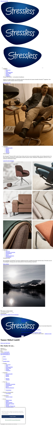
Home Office (8, 73)
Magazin (7, 151)
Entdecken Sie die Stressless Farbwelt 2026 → (31, 329)
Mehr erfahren (6, 264)
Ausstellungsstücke (10, 407)
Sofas (7, 71)
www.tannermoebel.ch (5, 353)
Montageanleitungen (10, 255)
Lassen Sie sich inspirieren (8, 160)
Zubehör (7, 74)
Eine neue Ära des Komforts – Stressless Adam (31, 332)
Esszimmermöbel (9, 72)
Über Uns (5, 249)
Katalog (7, 401)
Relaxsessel (8, 70)
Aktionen (8, 152)
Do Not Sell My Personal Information (12, 419)
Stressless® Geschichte (10, 252)
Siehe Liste (3, 343)
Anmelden (23, 321)
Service (7, 254)
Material (7, 150)
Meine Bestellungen (25, 320)
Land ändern (8, 393)
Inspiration (5, 146)
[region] (12, 415)
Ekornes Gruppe (9, 396)
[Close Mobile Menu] (21, 317)
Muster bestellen (9, 402)
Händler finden (9, 400)
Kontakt (7, 404)
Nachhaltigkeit (9, 253)
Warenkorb (23, 319)
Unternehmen (8, 257)
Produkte (5, 68)
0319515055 (6, 352)
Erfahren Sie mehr (7, 82)
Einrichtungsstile (9, 147)
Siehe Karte (7, 343)
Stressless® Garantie (10, 403)
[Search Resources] (13, 312)
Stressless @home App (10, 406)
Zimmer (7, 149)
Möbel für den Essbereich (13, 314)
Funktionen (8, 75)
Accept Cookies (13, 416)
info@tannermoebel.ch (5, 354)
